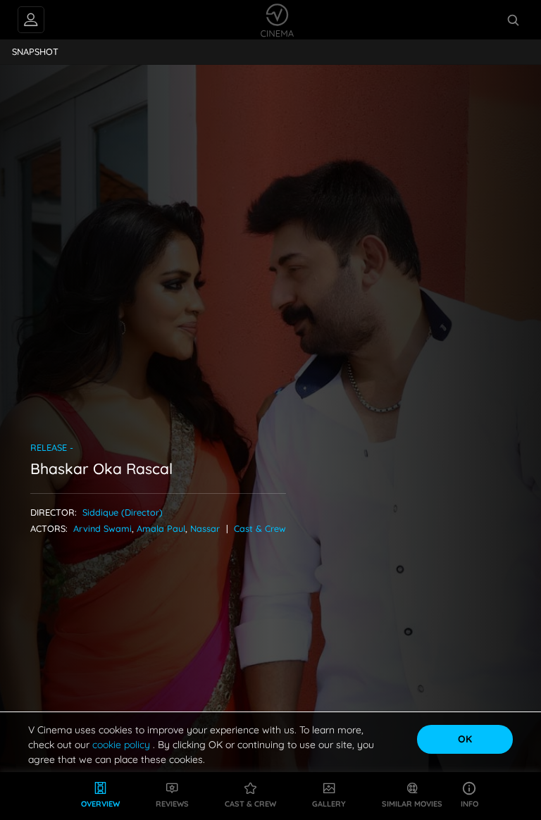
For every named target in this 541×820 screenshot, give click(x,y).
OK (465, 739)
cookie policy (122, 744)
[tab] (35, 52)
